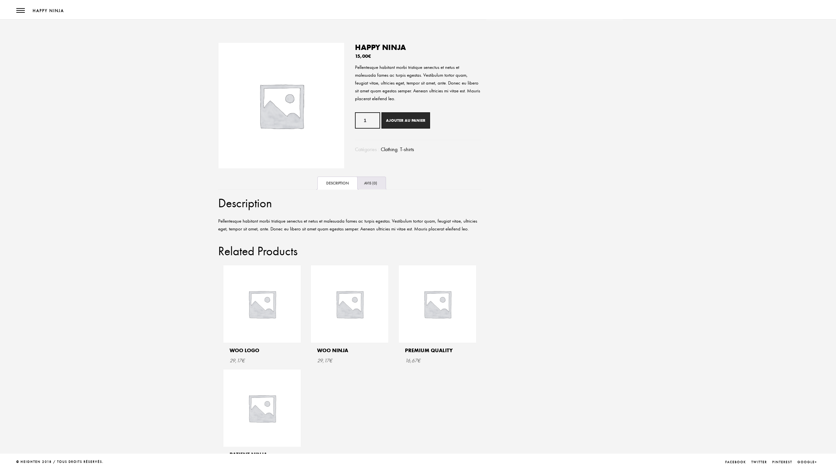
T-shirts (407, 149)
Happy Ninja (48, 10)
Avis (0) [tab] (370, 183)
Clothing (389, 149)
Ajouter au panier (406, 120)
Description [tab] (337, 183)
